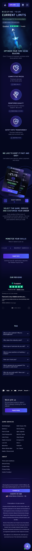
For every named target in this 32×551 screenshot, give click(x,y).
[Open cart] (22, 5)
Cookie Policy (5, 466)
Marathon (5, 445)
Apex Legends (20, 431)
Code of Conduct (6, 472)
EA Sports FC (20, 440)
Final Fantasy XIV (7, 434)
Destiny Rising (20, 428)
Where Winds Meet (7, 448)
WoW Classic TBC (21, 426)
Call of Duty (5, 437)
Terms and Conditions (8, 461)
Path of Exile (5, 431)
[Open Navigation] (27, 5)
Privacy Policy (6, 469)
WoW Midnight (6, 426)
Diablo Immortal (6, 440)
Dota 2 (18, 442)
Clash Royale (20, 437)
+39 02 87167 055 (25, 487)
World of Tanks (21, 434)
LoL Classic (20, 448)
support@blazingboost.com (12, 487)
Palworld (19, 445)
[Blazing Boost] (5, 5)
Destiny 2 (4, 428)
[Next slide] (26, 200)
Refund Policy (6, 463)
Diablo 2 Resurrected (8, 451)
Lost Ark (4, 442)
